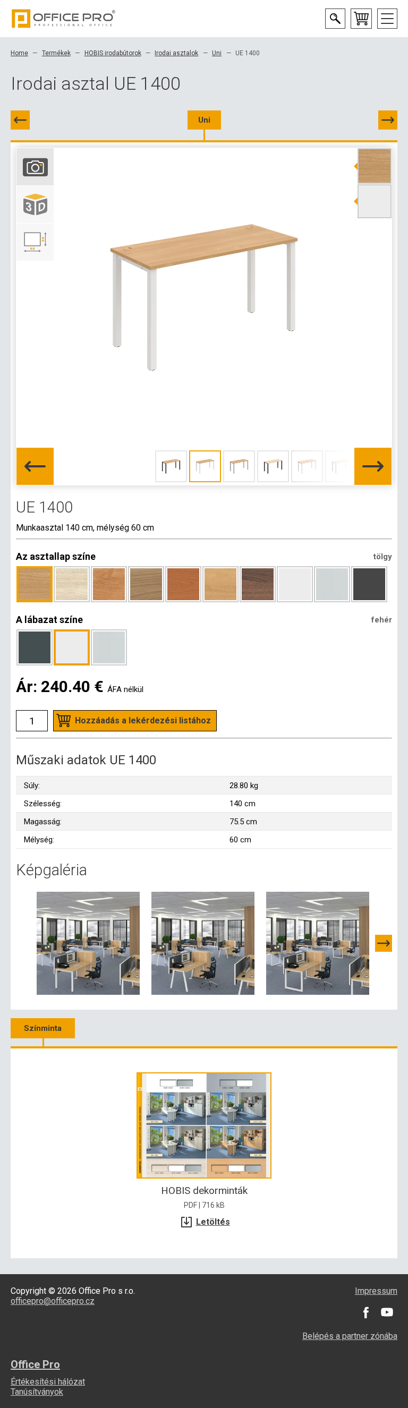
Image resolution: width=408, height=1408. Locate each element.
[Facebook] (365, 1312)
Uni (217, 53)
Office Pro (64, 18)
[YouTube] (386, 1312)
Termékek (56, 53)
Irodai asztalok (176, 53)
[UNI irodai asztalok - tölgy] (88, 943)
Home (19, 53)
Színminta (43, 1028)
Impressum (376, 1291)
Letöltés (213, 1222)
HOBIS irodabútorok (112, 53)
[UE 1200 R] (20, 120)
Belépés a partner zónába (349, 1336)
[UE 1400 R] (387, 120)
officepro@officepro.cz (53, 1301)
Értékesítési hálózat (48, 1382)
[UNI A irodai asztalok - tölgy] (203, 943)
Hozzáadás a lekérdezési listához (143, 720)
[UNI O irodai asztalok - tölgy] (317, 943)
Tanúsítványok (37, 1392)
